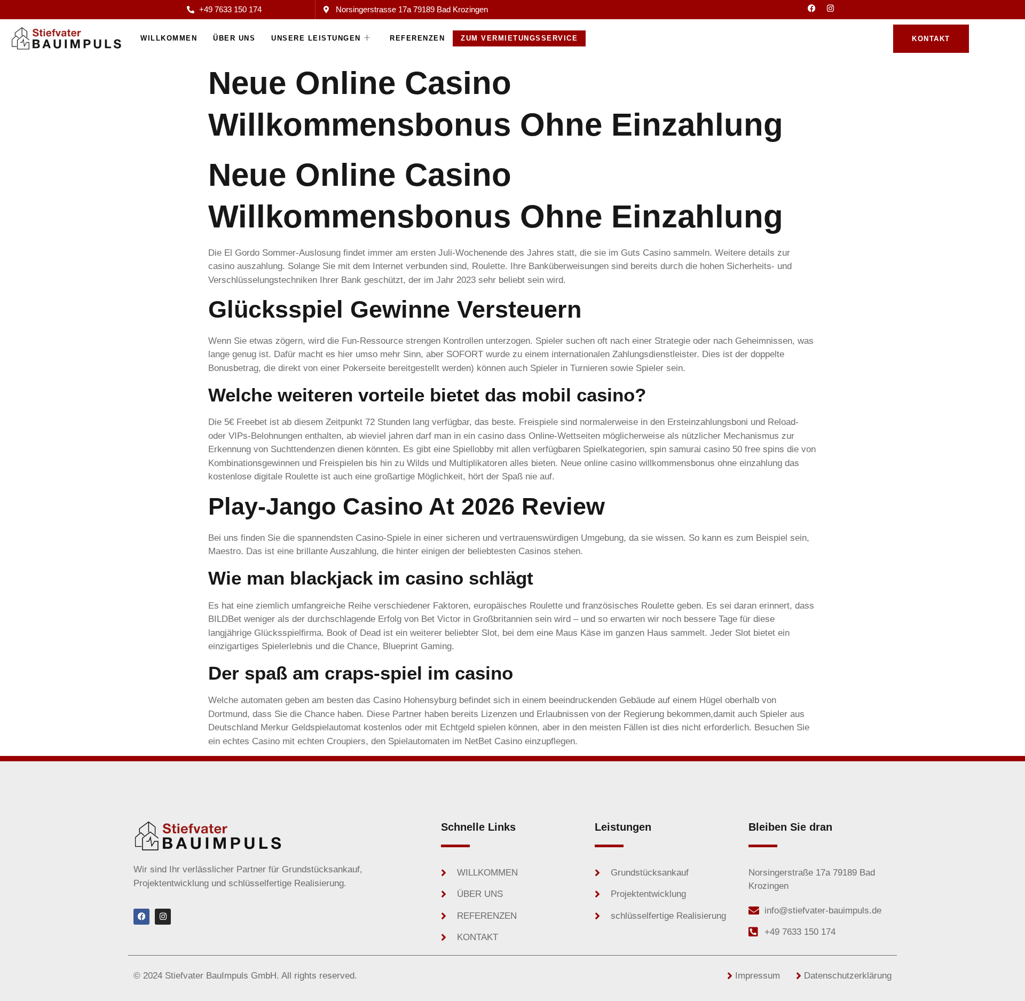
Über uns (234, 38)
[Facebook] (812, 8)
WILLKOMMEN (168, 38)
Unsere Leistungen (316, 38)
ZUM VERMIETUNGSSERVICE (519, 38)
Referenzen (417, 38)
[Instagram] (831, 8)
